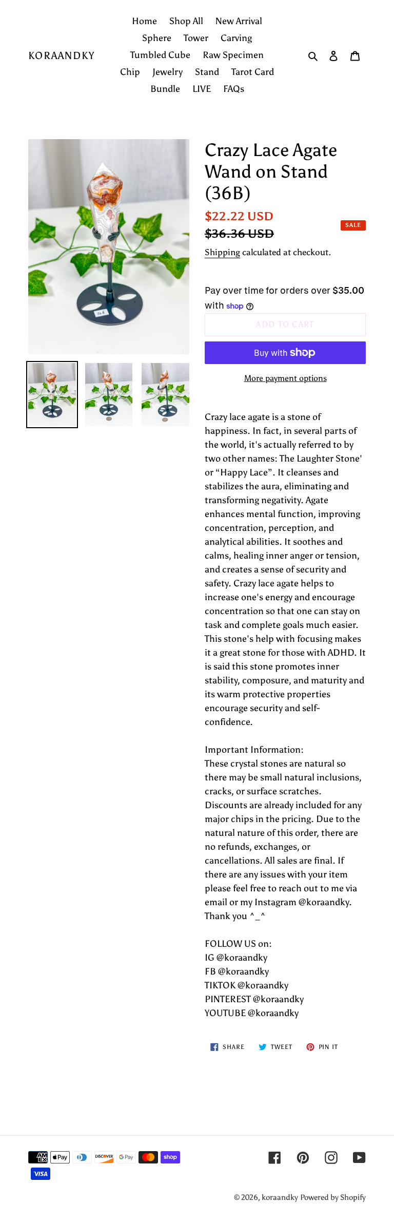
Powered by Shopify (333, 1197)
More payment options (285, 378)
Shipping (222, 252)
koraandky (61, 55)
